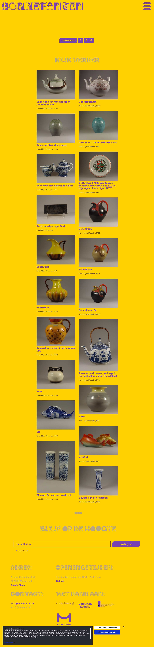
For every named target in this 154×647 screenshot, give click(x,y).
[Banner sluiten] (123, 627)
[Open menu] (150, 6)
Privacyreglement (22, 550)
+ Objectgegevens (68, 40)
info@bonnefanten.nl (22, 603)
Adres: (21, 567)
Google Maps (18, 585)
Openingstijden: (85, 567)
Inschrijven (126, 544)
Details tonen (8, 642)
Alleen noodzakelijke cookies (107, 632)
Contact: (27, 593)
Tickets (60, 581)
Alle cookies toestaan (107, 628)
